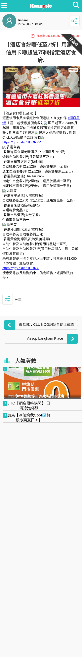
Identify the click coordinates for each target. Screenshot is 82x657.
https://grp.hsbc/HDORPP (21, 142)
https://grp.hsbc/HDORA (20, 268)
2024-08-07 (25, 24)
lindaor (23, 20)
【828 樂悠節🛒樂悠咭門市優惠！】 (42, 396)
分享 (18, 300)
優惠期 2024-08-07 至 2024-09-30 (58, 35)
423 (41, 24)
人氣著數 (25, 361)
